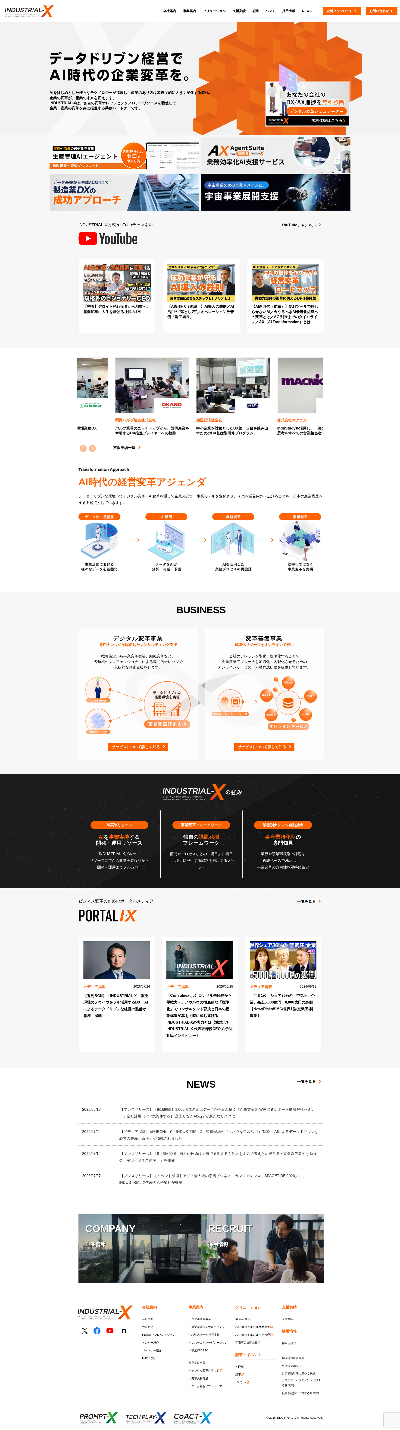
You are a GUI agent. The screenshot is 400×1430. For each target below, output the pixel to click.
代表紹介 (147, 1327)
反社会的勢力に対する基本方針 (301, 1393)
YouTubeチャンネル (298, 225)
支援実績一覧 (124, 448)
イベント (241, 1382)
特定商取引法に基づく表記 (298, 1373)
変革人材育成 (199, 1378)
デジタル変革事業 (200, 1319)
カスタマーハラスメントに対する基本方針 (301, 1383)
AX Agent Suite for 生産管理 (252, 1334)
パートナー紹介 (152, 1350)
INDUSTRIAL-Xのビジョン (158, 1334)
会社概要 (147, 1319)
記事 (238, 1374)
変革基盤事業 (197, 1362)
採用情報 (287, 1343)
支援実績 (287, 1319)
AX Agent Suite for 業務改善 (252, 1327)
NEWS (239, 1366)
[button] (92, 448)
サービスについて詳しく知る (136, 747)
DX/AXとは (149, 1358)
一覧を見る (306, 901)
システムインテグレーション (209, 1342)
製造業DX (241, 1319)
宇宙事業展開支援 (246, 1342)
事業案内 (189, 11)
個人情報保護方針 (293, 1358)
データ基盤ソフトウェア (206, 1386)
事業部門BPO (199, 1350)
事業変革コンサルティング (208, 1327)
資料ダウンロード (340, 11)
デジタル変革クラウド (205, 1370)
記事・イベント (264, 11)
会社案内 (169, 11)
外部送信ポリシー (293, 1366)
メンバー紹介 (150, 1342)
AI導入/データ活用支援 (205, 1334)
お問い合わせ (379, 11)
